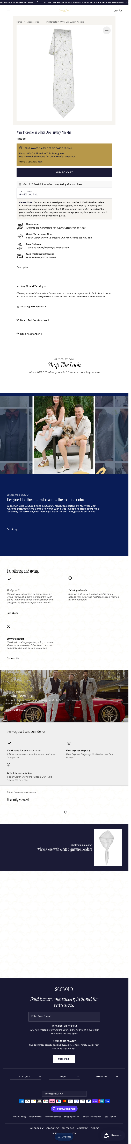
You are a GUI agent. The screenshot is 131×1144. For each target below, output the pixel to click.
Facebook (52, 1128)
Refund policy (35, 1116)
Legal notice (110, 1116)
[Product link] (79, 847)
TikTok (94, 1128)
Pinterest (68, 1128)
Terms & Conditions (28, 162)
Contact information (91, 1116)
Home (19, 22)
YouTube (82, 1128)
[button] (11, 10)
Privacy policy (19, 1116)
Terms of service (53, 1116)
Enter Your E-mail (41, 1016)
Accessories (33, 22)
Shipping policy (71, 1116)
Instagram (37, 1128)
